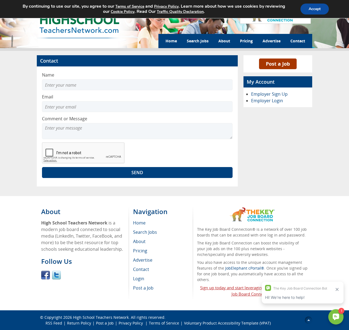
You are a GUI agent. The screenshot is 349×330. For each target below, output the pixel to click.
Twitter (56, 275)
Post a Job (278, 63)
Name (48, 75)
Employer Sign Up (269, 94)
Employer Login (267, 101)
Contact (297, 40)
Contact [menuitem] (141, 269)
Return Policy (79, 323)
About (224, 40)
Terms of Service (164, 323)
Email (47, 97)
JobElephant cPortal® (244, 268)
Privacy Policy (131, 323)
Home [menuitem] (139, 223)
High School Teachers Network (101, 317)
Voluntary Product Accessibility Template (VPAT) (227, 323)
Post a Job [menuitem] (143, 288)
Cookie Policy (122, 11)
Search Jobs (198, 40)
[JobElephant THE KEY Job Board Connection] (252, 209)
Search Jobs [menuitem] (145, 232)
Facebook (45, 275)
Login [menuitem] (138, 279)
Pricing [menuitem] (140, 251)
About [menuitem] (139, 241)
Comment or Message (64, 119)
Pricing (246, 40)
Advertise (272, 40)
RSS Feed (54, 323)
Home (171, 40)
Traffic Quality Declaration (180, 11)
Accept (315, 8)
